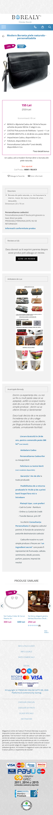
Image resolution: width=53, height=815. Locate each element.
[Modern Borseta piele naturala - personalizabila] (26, 71)
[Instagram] (35, 671)
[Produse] (4, 28)
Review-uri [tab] (13, 240)
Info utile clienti (26, 646)
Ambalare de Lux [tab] (15, 279)
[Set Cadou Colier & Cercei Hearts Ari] (14, 601)
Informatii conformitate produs (20, 228)
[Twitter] (29, 671)
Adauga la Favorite (17, 176)
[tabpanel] (26, 71)
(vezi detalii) (23, 444)
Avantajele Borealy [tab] (16, 389)
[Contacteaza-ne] (35, 27)
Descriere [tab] (12, 191)
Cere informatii (36, 176)
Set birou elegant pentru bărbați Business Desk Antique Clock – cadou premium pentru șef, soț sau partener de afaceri (38, 617)
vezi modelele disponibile (25, 470)
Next (48, 74)
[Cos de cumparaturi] (42, 27)
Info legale (26, 651)
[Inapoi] (2, 36)
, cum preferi (32, 503)
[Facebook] (18, 671)
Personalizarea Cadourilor (32, 456)
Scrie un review (26, 258)
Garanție (30, 476)
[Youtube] (23, 671)
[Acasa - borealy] (26, 19)
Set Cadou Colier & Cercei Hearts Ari (14, 617)
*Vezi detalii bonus (41, 151)
